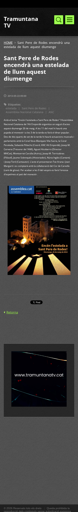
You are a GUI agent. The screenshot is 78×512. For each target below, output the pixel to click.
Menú (69, 19)
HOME (8, 43)
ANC (51, 112)
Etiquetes (14, 104)
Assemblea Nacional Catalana (24, 112)
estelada (11, 108)
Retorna (12, 312)
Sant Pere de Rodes (34, 108)
